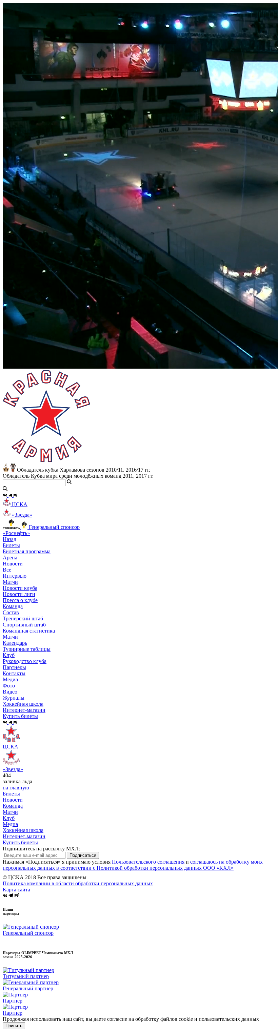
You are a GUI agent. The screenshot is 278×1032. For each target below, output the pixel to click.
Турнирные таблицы (27, 649)
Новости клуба (20, 588)
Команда (13, 806)
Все (7, 570)
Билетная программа (27, 551)
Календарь (15, 643)
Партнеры (14, 667)
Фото (9, 685)
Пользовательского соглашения (148, 862)
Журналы (13, 698)
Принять (13, 1025)
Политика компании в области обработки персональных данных (78, 883)
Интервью (14, 576)
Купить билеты (20, 842)
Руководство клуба (24, 661)
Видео (10, 692)
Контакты (14, 673)
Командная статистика (29, 631)
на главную (17, 787)
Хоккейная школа (23, 830)
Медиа (10, 824)
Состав (11, 612)
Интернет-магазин (24, 836)
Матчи (10, 582)
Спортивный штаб (24, 624)
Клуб (9, 818)
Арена (10, 557)
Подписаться (83, 855)
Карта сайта (16, 889)
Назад (9, 539)
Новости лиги (19, 594)
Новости (13, 800)
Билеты (11, 794)
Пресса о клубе (20, 600)
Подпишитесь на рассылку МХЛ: (41, 848)
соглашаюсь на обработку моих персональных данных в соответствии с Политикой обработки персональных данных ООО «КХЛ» (133, 865)
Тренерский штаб (23, 618)
